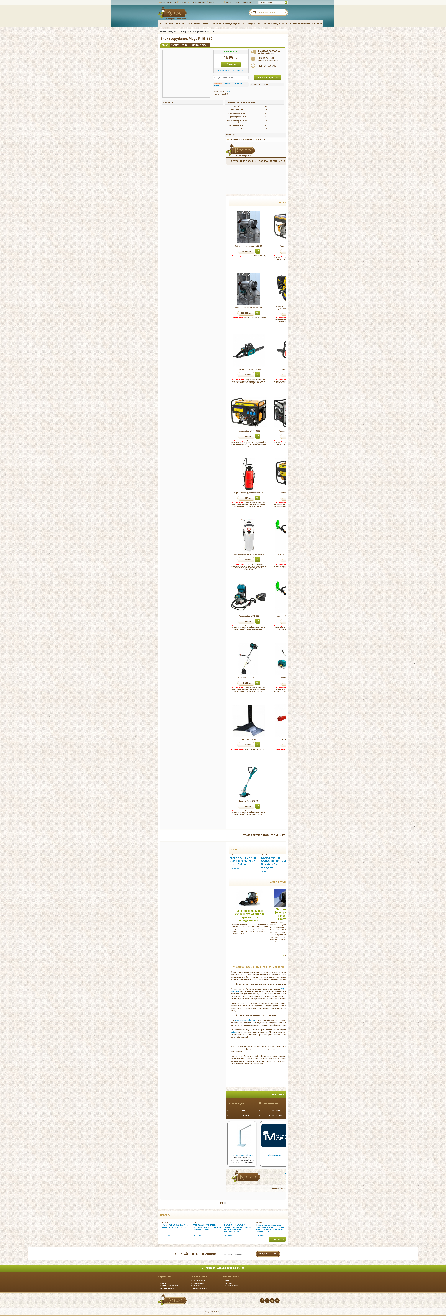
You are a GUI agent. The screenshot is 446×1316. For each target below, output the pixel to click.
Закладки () (229, 1283)
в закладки (224, 70)
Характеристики (179, 45)
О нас (242, 1108)
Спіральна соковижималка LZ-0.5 (248, 246)
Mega (229, 91)
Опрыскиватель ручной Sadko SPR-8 (248, 493)
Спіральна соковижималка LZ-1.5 (248, 308)
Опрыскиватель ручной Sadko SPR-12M (248, 554)
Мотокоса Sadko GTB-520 (249, 616)
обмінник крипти (274, 1155)
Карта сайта (275, 1113)
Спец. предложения (275, 1115)
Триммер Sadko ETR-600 (248, 801)
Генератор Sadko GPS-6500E (249, 431)
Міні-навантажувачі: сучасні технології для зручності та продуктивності (250, 915)
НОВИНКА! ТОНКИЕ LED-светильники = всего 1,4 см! (243, 861)
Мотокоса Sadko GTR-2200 (248, 678)
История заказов (231, 1286)
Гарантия (242, 1110)
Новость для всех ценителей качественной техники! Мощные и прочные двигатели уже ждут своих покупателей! (270, 1228)
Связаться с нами (275, 1108)
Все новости (276, 1239)
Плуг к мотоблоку (249, 739)
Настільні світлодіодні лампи (242, 1155)
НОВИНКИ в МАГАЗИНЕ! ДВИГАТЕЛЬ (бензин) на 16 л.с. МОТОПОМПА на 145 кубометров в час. (238, 1228)
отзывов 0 (229, 84)
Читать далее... (234, 868)
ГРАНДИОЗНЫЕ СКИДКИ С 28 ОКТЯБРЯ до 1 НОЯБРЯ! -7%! (175, 1226)
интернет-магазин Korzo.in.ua (246, 1020)
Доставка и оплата (242, 1115)
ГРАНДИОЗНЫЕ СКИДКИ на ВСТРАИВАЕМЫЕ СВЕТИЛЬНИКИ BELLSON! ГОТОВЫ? (207, 1227)
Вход (227, 1281)
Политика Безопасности (242, 1113)
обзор (165, 45)
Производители (274, 1110)
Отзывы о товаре (200, 45)
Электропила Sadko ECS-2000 (249, 369)
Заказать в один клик (268, 78)
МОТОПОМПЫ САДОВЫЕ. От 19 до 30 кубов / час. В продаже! (274, 862)
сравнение (239, 70)
